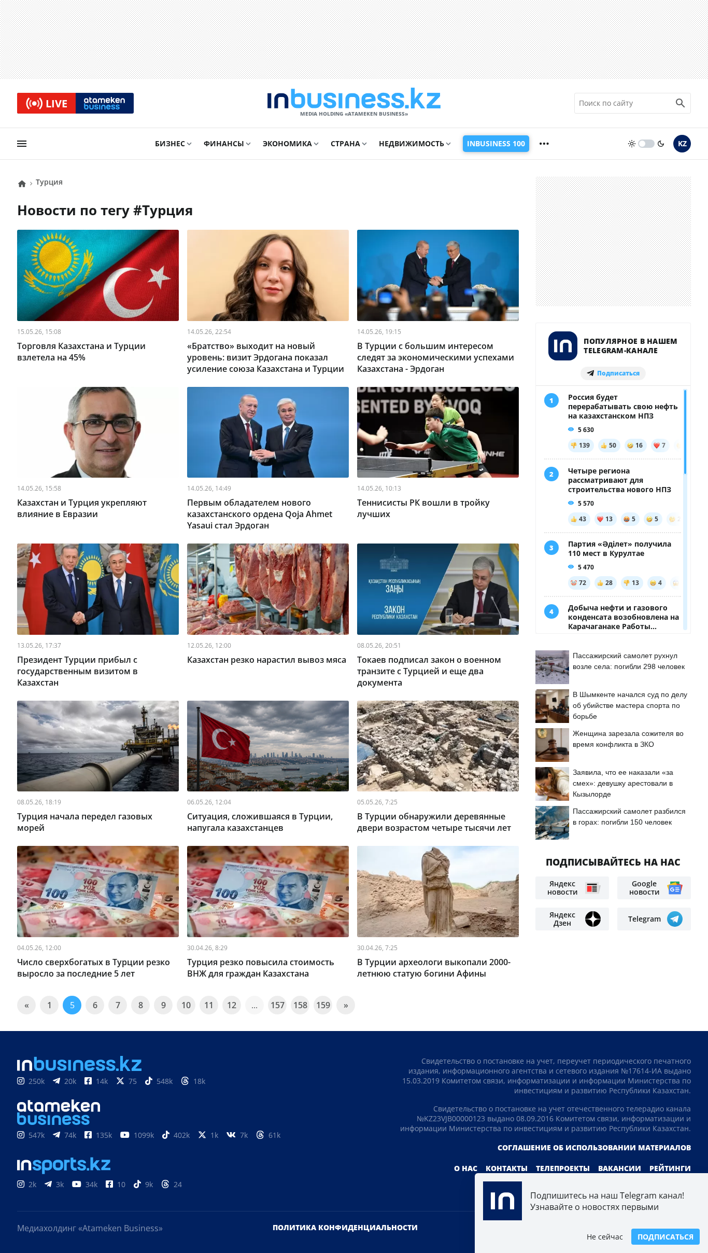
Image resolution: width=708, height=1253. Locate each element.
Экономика (287, 143)
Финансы (224, 143)
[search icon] (680, 103)
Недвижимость (411, 143)
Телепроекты (563, 1168)
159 (323, 1005)
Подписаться (665, 1237)
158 (300, 1005)
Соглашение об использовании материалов (594, 1147)
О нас (465, 1168)
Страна (345, 143)
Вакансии (619, 1168)
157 (278, 1005)
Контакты (507, 1168)
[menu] (22, 143)
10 (186, 1005)
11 (209, 1005)
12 (231, 1005)
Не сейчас (605, 1237)
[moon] (661, 144)
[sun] (632, 144)
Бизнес (170, 143)
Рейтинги (670, 1168)
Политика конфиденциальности (345, 1227)
